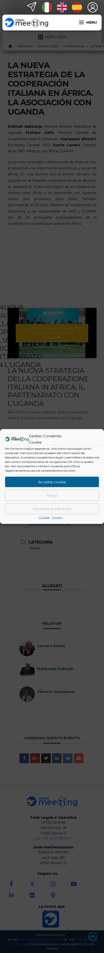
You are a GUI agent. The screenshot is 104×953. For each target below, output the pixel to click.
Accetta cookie (52, 481)
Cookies (44, 517)
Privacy (57, 517)
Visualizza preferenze (52, 508)
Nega (52, 495)
